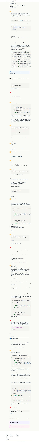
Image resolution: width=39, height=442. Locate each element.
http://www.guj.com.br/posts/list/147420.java (16, 156)
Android (7, 438)
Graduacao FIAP (11, 435)
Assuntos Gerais (12, 3)
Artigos (10, 434)
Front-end (7, 434)
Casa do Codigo (17, 435)
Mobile (7, 435)
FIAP (16, 434)
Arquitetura (7, 439)
